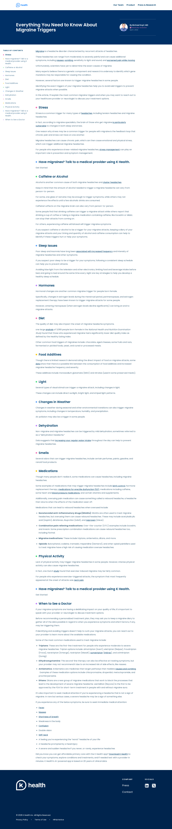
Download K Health (118, 754)
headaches (86, 113)
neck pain (79, 580)
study (56, 571)
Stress (8, 55)
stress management (109, 149)
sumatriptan (96, 652)
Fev (40, 707)
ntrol (122, 485)
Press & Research (147, 5)
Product (131, 5)
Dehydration (10, 95)
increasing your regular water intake (73, 440)
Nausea (42, 712)
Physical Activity (12, 107)
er (43, 707)
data (38, 363)
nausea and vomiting (125, 668)
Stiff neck (43, 734)
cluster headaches (112, 182)
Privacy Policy (22, 819)
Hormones (9, 75)
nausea (60, 60)
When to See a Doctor (15, 119)
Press (125, 785)
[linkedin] (147, 786)
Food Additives (11, 83)
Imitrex (107, 652)
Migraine (40, 51)
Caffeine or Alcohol (13, 67)
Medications (10, 103)
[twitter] (154, 786)
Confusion (43, 725)
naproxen (91, 520)
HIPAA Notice (58, 819)
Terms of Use (40, 819)
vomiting (68, 60)
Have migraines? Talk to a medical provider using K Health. (16, 61)
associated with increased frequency (94, 251)
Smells (8, 99)
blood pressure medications (66, 492)
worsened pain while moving (121, 60)
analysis (49, 329)
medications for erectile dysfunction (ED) (78, 489)
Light (7, 87)
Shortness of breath (49, 716)
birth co (116, 485)
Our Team (118, 5)
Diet (7, 79)
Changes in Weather (14, 91)
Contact (127, 792)
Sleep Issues (10, 71)
